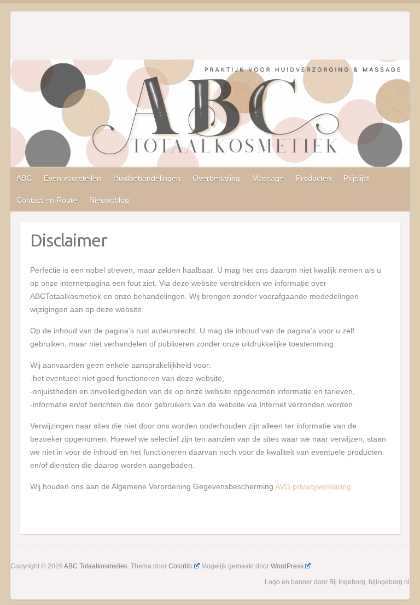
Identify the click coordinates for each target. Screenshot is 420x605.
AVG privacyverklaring (313, 486)
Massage (268, 178)
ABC (24, 178)
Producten (313, 178)
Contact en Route (46, 200)
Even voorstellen (72, 178)
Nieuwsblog (109, 200)
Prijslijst (356, 178)
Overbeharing (216, 178)
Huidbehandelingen (146, 178)
